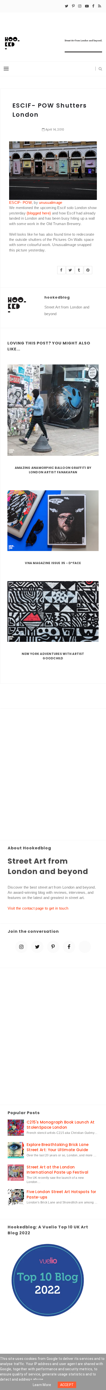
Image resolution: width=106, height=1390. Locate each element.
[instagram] (79, 6)
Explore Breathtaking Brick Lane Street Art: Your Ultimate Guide (57, 1147)
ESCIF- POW (20, 202)
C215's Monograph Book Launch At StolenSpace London (60, 1125)
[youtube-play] (87, 6)
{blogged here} (39, 213)
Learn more (42, 1385)
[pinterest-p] (73, 6)
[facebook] (93, 6)
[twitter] (66, 6)
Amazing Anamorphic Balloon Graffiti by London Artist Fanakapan (53, 470)
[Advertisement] (53, 775)
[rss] (99, 6)
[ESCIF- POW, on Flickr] (53, 170)
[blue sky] (85, 947)
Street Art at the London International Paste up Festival (57, 1169)
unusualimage (50, 202)
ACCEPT (67, 1385)
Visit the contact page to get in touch (38, 908)
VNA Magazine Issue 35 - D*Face (53, 563)
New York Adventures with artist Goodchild (53, 656)
